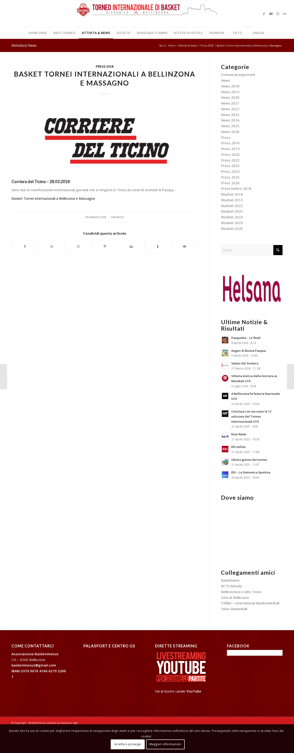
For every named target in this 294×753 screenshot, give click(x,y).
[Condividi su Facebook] (25, 246)
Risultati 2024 (232, 217)
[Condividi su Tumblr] (158, 246)
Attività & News (24, 45)
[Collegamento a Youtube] (270, 13)
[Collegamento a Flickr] (284, 13)
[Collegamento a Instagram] (277, 13)
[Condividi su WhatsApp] (78, 246)
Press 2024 (230, 171)
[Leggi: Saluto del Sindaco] (225, 365)
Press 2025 (230, 177)
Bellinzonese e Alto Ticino (241, 591)
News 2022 (230, 109)
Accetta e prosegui (127, 744)
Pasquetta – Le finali (246, 338)
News (225, 80)
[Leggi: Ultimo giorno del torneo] (225, 462)
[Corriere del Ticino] (104, 139)
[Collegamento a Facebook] (263, 13)
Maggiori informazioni (165, 744)
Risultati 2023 (232, 211)
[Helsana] (252, 287)
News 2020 (230, 97)
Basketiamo (230, 580)
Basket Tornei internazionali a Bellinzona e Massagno (53, 198)
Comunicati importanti (238, 74)
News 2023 (230, 114)
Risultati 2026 (232, 228)
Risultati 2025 (232, 222)
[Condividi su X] (52, 246)
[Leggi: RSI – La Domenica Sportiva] (225, 474)
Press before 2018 (236, 188)
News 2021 (230, 103)
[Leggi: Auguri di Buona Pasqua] (225, 353)
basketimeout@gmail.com (33, 665)
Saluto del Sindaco (244, 363)
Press (225, 137)
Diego (119, 217)
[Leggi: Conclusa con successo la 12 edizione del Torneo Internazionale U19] (225, 414)
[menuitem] (37, 33)
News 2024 (230, 120)
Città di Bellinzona (235, 597)
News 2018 (230, 86)
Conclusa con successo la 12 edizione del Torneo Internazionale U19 (251, 416)
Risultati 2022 (232, 205)
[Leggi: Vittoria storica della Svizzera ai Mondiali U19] (225, 378)
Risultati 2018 (232, 194)
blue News (238, 434)
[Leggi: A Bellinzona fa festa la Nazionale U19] (225, 396)
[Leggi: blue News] (225, 436)
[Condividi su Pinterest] (105, 246)
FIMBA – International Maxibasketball (250, 603)
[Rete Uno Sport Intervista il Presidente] (290, 376)
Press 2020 (230, 154)
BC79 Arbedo (231, 586)
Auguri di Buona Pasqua (248, 351)
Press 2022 (230, 160)
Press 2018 (104, 66)
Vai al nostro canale (178, 691)
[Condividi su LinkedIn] (131, 246)
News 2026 (230, 131)
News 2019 (230, 91)
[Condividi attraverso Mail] (184, 246)
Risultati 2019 (232, 200)
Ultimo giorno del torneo (249, 460)
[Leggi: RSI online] (225, 449)
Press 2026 (230, 183)
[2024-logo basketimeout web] (147, 16)
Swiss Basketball (234, 608)
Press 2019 (230, 148)
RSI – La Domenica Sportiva (250, 472)
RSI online (238, 447)
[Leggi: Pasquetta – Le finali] (225, 340)
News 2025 (230, 126)
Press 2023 (230, 165)
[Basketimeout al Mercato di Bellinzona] (3, 376)
